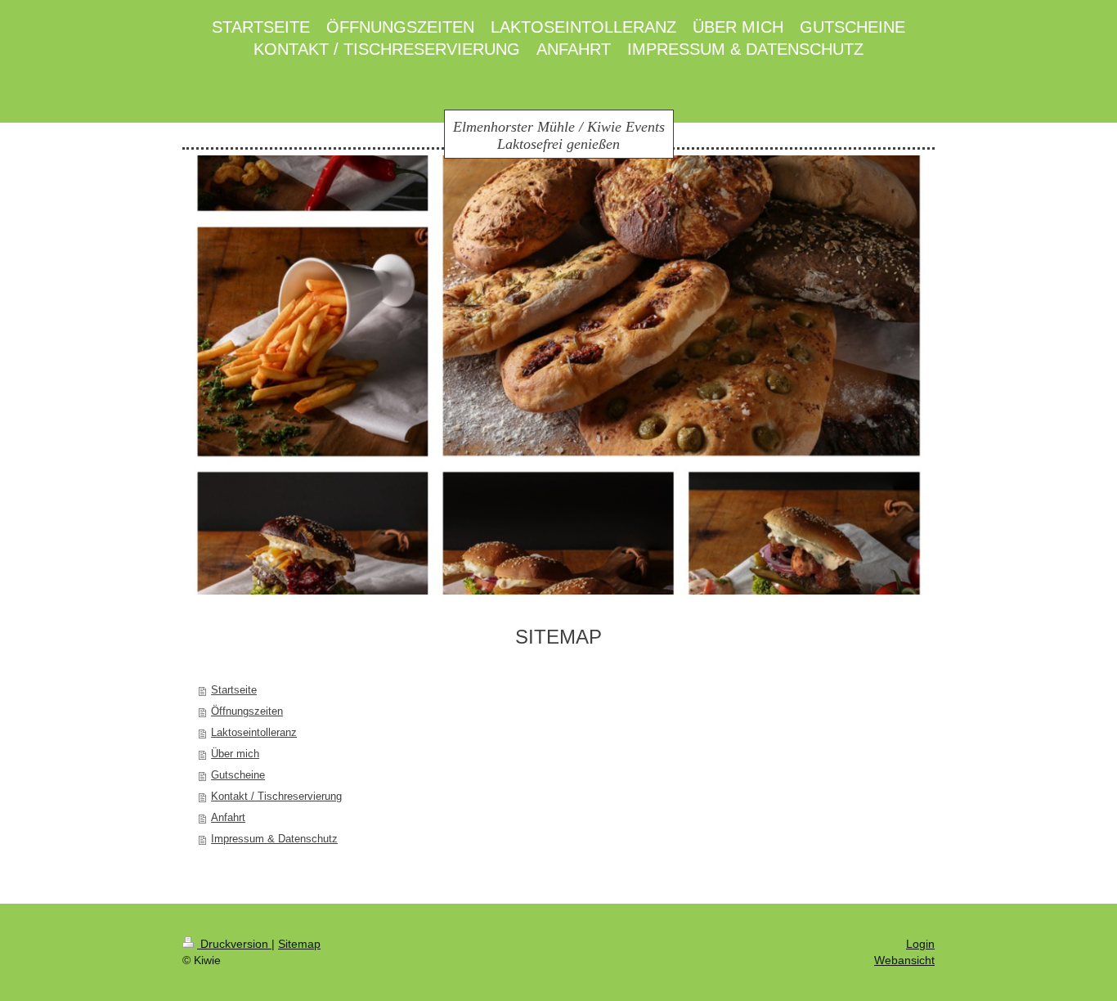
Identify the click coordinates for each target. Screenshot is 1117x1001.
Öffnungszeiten (247, 711)
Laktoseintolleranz (254, 732)
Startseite (234, 690)
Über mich (235, 753)
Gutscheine (238, 775)
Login (920, 943)
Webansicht (904, 960)
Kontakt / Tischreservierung (276, 796)
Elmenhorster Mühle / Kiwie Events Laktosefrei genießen (559, 135)
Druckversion (234, 943)
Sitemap (299, 943)
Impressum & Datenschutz (274, 839)
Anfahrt (228, 817)
